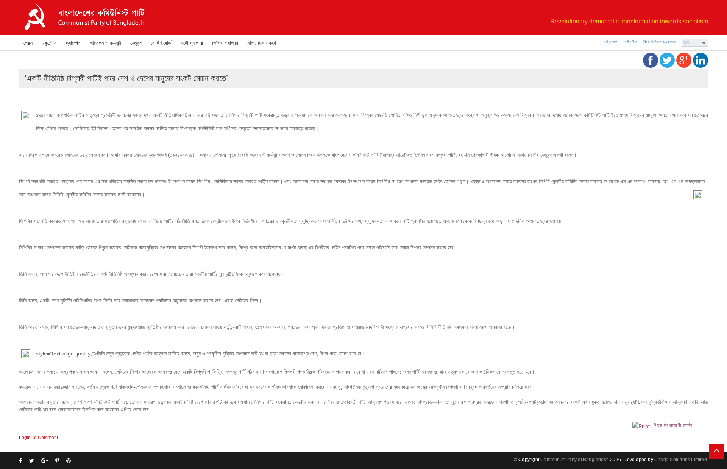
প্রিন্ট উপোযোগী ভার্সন (672, 425)
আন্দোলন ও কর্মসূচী (105, 43)
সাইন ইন (630, 41)
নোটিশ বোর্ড (161, 43)
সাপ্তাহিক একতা (261, 43)
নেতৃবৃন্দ (136, 43)
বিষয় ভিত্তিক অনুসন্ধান (659, 41)
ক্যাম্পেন (73, 43)
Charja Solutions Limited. (681, 459)
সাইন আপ (610, 41)
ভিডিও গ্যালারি (225, 43)
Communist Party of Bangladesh (574, 459)
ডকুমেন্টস (49, 43)
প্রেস (28, 43)
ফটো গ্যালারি (191, 43)
